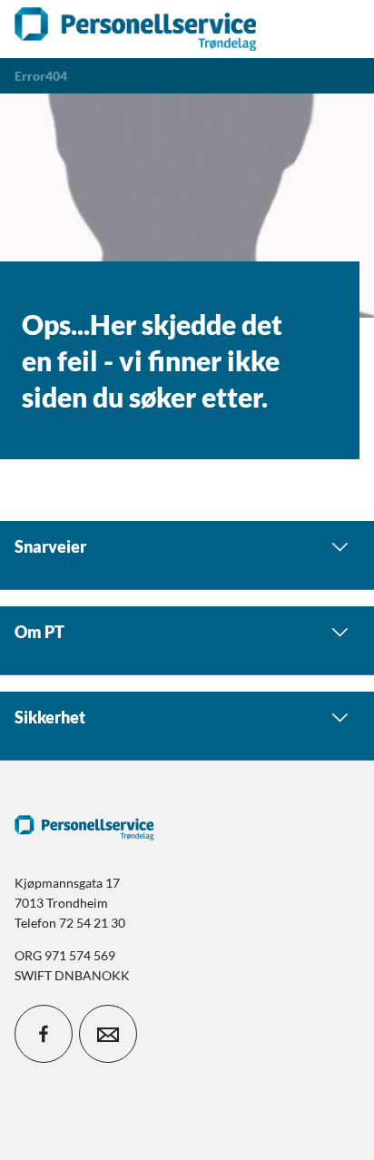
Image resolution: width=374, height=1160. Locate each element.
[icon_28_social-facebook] (44, 1034)
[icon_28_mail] (108, 1034)
